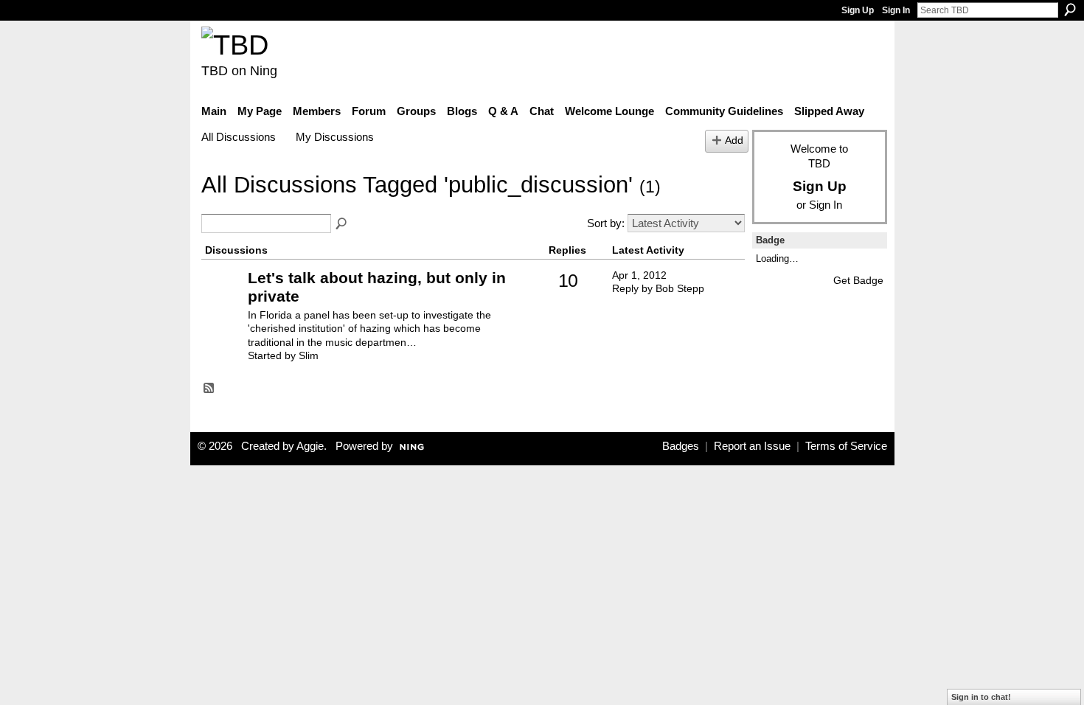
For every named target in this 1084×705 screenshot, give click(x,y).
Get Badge (858, 280)
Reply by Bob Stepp (658, 288)
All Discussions (238, 137)
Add (734, 140)
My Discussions (335, 137)
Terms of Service (846, 446)
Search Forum (342, 224)
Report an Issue (752, 446)
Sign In (896, 10)
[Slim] (222, 300)
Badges (680, 446)
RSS (209, 388)
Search (1070, 9)
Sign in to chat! (981, 696)
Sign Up (857, 10)
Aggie (310, 446)
